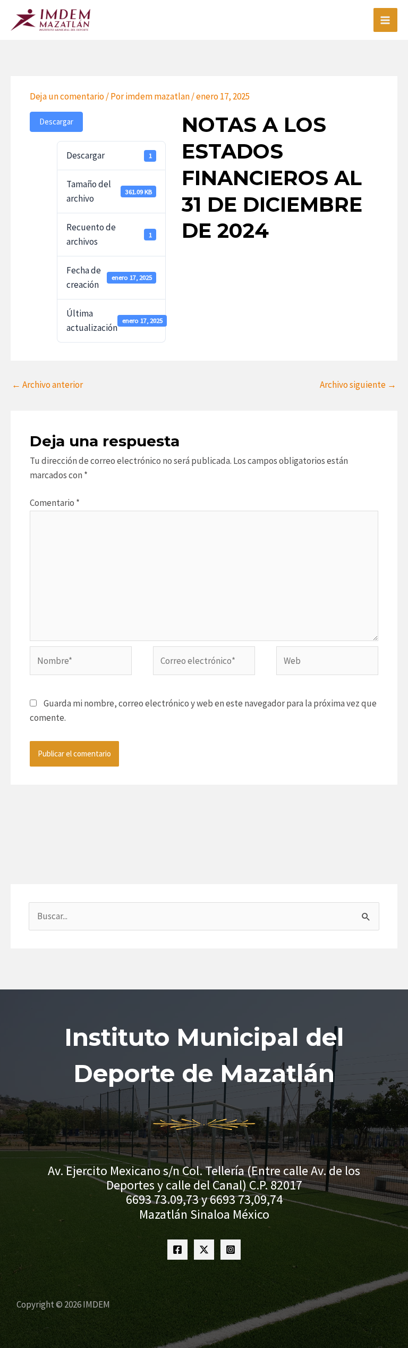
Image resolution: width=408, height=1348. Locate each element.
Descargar (56, 122)
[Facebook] (177, 1249)
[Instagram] (230, 1249)
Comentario (55, 503)
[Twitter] (204, 1249)
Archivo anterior (47, 384)
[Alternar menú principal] (385, 20)
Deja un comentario (67, 96)
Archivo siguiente (358, 384)
